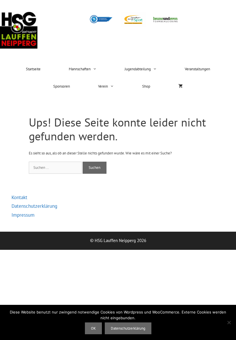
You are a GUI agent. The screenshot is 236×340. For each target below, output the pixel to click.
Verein (103, 86)
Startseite (33, 69)
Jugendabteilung (138, 69)
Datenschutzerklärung (34, 206)
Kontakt (19, 197)
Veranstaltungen (197, 69)
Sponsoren (61, 86)
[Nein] (229, 322)
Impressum (23, 215)
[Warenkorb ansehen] (180, 86)
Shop (146, 86)
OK (93, 328)
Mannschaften (80, 69)
